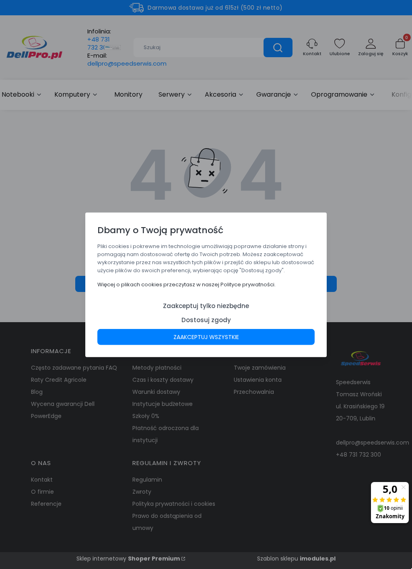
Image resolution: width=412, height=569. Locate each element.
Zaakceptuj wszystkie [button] (206, 337)
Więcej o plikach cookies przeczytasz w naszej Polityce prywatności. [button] (186, 284)
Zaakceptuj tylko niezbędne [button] (206, 305)
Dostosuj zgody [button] (206, 319)
